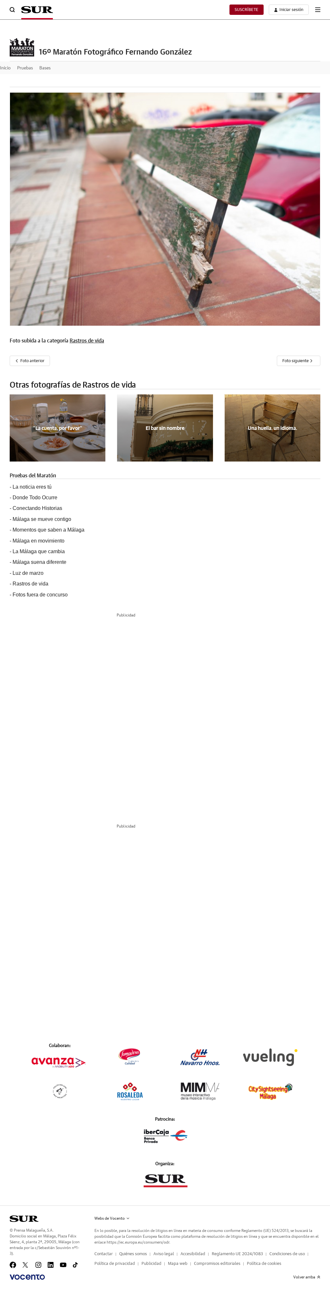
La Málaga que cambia (39, 551)
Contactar (103, 1254)
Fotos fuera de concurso (40, 594)
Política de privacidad (114, 1264)
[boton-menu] (317, 9)
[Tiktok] (75, 1265)
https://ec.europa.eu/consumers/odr (138, 1242)
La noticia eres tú (32, 487)
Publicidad (151, 1264)
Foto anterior (32, 361)
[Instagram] (38, 1265)
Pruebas (25, 68)
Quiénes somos (133, 1254)
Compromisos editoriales (217, 1264)
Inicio (5, 68)
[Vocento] (27, 1277)
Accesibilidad (192, 1254)
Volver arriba (304, 1277)
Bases (45, 68)
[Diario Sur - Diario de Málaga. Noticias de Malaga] (37, 9)
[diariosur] (24, 1218)
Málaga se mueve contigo (42, 519)
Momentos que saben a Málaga (48, 530)
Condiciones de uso (287, 1254)
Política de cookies (264, 1264)
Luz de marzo (28, 573)
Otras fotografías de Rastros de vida (73, 385)
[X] (26, 1265)
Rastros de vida (87, 340)
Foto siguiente (296, 361)
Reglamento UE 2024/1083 (237, 1254)
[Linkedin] (50, 1265)
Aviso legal (163, 1254)
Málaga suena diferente (39, 562)
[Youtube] (63, 1265)
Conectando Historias (37, 508)
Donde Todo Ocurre (35, 497)
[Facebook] (13, 1265)
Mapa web (178, 1264)
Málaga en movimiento (38, 541)
